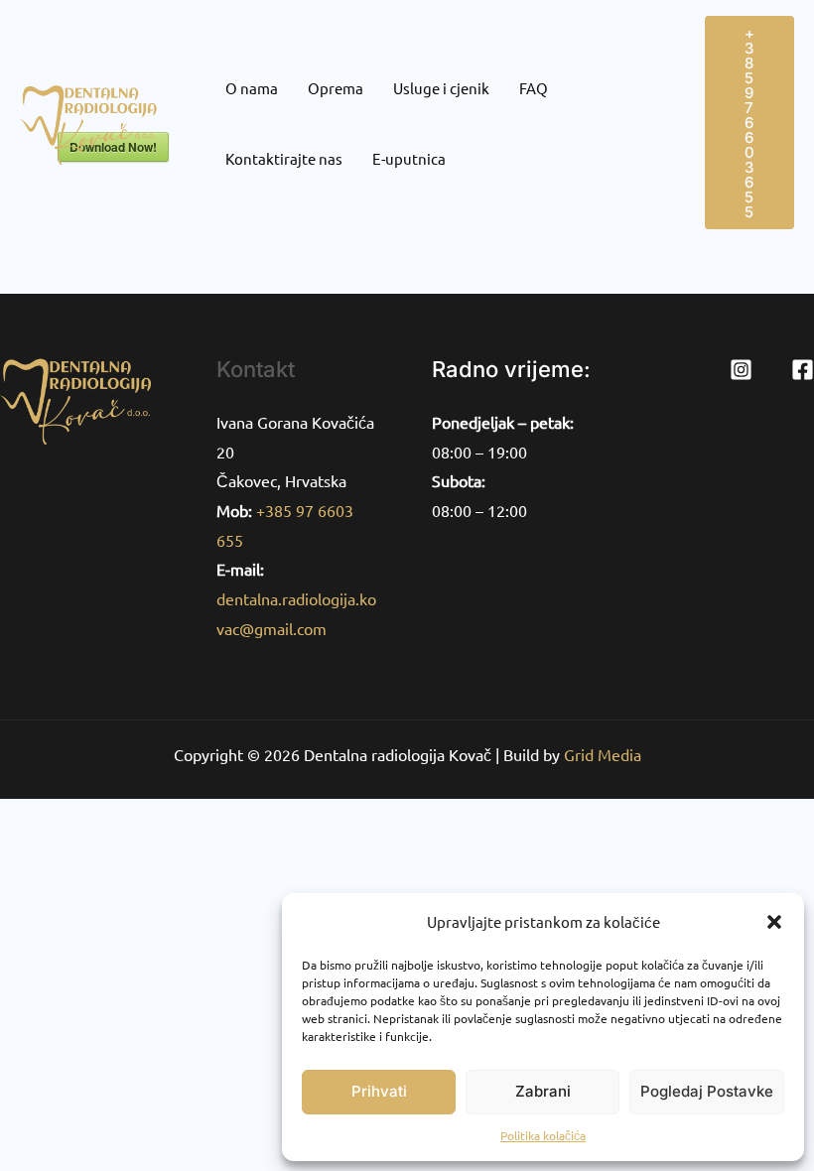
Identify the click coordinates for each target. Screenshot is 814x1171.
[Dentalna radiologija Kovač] (95, 120)
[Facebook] (802, 369)
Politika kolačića (543, 1135)
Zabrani (543, 1091)
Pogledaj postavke (706, 1091)
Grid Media (602, 754)
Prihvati (379, 1091)
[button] (774, 922)
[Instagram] (741, 369)
